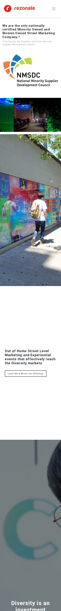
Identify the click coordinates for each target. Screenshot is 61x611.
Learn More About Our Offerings (25, 373)
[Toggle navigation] (53, 8)
